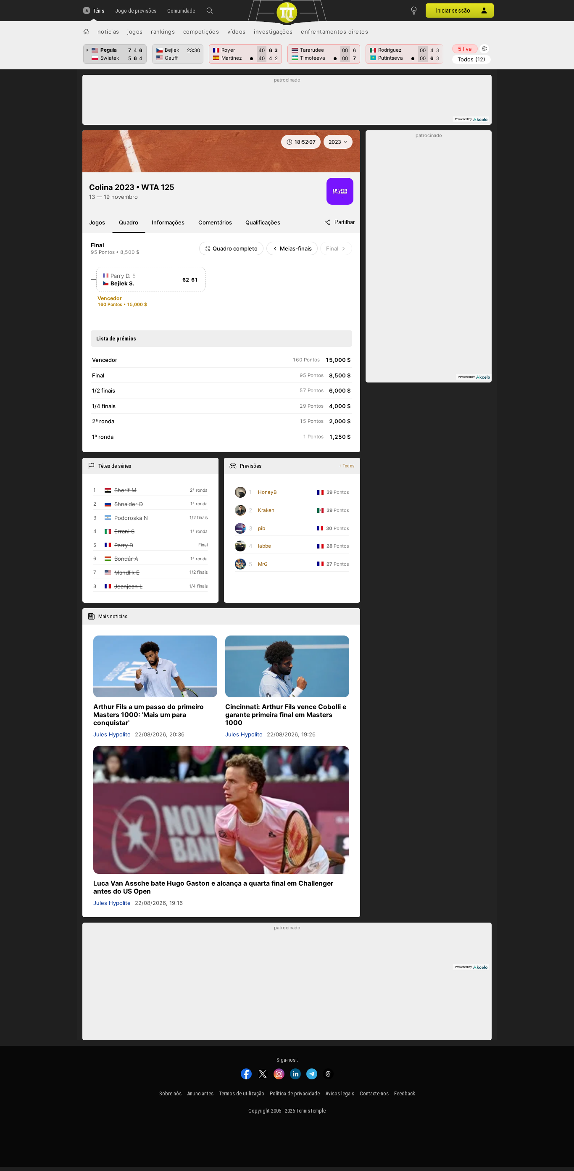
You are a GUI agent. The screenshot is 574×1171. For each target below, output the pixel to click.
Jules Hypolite (112, 734)
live (465, 48)
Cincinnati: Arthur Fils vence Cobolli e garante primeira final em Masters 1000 (285, 715)
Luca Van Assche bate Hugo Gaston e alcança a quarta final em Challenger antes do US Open (213, 887)
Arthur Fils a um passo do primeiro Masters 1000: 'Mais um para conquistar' (148, 715)
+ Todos (347, 466)
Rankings (163, 31)
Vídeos (236, 31)
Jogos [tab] (97, 222)
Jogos (135, 31)
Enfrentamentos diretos (334, 31)
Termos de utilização (241, 1093)
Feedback (404, 1093)
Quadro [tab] (128, 222)
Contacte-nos (374, 1093)
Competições (201, 31)
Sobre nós (170, 1093)
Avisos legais (339, 1093)
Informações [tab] (168, 222)
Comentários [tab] (215, 222)
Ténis (98, 11)
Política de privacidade (295, 1093)
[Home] (86, 31)
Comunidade (181, 11)
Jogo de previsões (135, 11)
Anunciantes (200, 1093)
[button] (209, 10)
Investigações (273, 31)
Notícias (108, 31)
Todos (471, 59)
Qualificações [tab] (262, 222)
